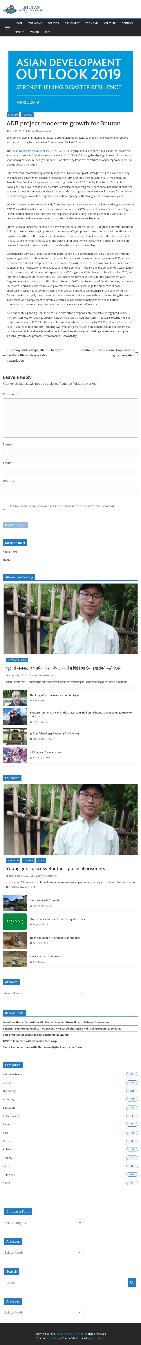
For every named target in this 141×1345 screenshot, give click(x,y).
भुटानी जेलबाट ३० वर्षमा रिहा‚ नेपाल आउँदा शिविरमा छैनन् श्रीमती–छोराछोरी (64, 668)
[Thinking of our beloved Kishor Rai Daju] (15, 698)
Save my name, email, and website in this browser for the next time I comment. (61, 506)
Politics (53, 23)
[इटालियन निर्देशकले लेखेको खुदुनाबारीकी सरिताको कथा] (15, 736)
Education (13, 860)
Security (7, 1158)
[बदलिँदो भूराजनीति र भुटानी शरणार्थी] (15, 755)
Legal (6, 1124)
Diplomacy (72, 23)
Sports (19, 32)
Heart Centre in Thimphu (45, 900)
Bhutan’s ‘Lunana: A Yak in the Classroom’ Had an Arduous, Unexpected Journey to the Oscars (81, 714)
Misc (48, 32)
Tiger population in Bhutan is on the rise (55, 937)
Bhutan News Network (39, 131)
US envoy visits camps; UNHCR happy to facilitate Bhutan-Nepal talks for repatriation (35, 355)
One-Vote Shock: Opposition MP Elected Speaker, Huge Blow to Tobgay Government (56, 1022)
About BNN (10, 551)
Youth (34, 32)
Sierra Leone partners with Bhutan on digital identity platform (42, 1047)
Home (19, 23)
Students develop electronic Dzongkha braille (58, 919)
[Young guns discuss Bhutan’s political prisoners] (70, 819)
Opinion (127, 23)
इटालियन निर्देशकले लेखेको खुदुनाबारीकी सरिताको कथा (54, 733)
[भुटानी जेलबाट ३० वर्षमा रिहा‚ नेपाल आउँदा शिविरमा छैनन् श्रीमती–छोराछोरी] (70, 619)
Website (8, 481)
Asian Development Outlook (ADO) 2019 (36, 151)
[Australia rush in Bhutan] (15, 959)
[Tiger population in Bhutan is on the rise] (15, 940)
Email (8, 463)
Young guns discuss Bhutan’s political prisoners (55, 868)
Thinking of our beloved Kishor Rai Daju (54, 695)
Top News (35, 23)
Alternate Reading (17, 660)
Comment (11, 394)
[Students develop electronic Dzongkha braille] (15, 921)
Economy (91, 23)
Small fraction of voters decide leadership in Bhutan (36, 1034)
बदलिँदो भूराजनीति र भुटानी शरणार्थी (46, 752)
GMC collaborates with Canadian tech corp (30, 1041)
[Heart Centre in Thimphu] (15, 903)
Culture (110, 23)
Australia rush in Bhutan (45, 956)
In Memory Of (11, 1116)
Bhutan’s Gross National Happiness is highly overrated (107, 352)
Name (8, 444)
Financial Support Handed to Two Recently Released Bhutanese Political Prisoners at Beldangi (62, 1028)
